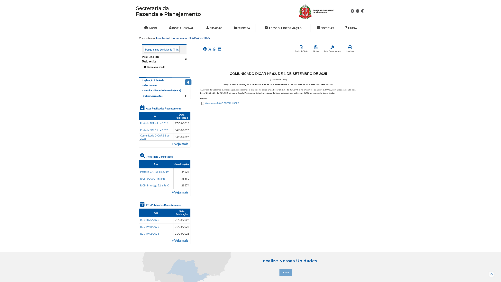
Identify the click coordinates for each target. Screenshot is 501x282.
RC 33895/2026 (149, 219)
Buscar (286, 272)
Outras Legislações (152, 95)
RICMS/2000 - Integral (153, 178)
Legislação (162, 38)
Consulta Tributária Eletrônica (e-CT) (161, 90)
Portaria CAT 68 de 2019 (154, 171)
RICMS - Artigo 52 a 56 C (154, 185)
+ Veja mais (180, 144)
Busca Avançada (155, 67)
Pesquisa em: (150, 56)
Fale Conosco (149, 85)
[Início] (321, 11)
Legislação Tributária (153, 80)
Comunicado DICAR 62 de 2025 (190, 38)
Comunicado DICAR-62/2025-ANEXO (222, 103)
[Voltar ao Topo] (491, 274)
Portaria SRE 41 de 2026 (154, 123)
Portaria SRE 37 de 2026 (154, 130)
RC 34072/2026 (149, 233)
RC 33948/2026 (149, 226)
